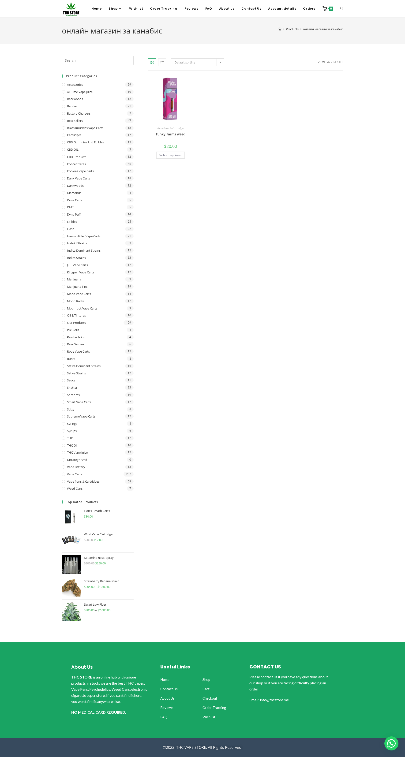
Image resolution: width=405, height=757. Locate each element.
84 (334, 62)
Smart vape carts (79, 402)
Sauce (71, 380)
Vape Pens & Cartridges (170, 128)
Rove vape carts (78, 351)
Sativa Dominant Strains (84, 366)
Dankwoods (75, 185)
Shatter (72, 387)
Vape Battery (76, 467)
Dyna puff (74, 214)
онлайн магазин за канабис (323, 29)
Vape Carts (74, 474)
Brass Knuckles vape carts (85, 128)
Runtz (71, 359)
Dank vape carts (78, 178)
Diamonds (74, 193)
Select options (170, 155)
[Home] (279, 29)
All (340, 62)
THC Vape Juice (77, 452)
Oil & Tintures (76, 315)
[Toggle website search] (342, 8)
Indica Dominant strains (84, 250)
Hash (70, 229)
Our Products (76, 323)
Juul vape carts (77, 265)
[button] (391, 743)
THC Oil (72, 445)
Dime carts (74, 200)
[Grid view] (152, 62)
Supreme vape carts (81, 416)
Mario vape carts (79, 294)
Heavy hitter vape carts (84, 236)
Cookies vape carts (80, 171)
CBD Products (76, 157)
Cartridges (74, 135)
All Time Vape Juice (80, 92)
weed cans (74, 488)
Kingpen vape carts (80, 272)
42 (328, 62)
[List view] (162, 62)
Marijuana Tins (77, 286)
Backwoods (75, 99)
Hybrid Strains (77, 243)
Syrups (72, 431)
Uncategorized (77, 460)
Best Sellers (75, 121)
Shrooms (73, 395)
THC (70, 438)
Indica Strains (76, 258)
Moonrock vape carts (82, 308)
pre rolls (73, 330)
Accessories (75, 84)
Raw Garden (75, 344)
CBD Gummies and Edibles (85, 142)
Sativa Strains (76, 373)
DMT (70, 207)
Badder (72, 106)
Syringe (72, 423)
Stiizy (70, 409)
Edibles (72, 222)
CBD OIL (73, 149)
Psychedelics (76, 337)
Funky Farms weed (170, 134)
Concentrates (76, 164)
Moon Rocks (75, 301)
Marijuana (74, 279)
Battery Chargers (78, 113)
